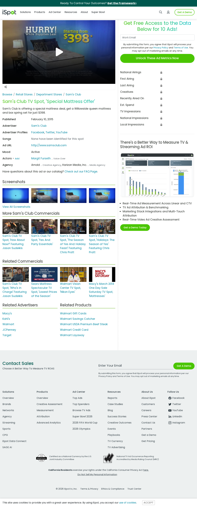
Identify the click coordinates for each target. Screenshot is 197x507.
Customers (148, 404)
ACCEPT (148, 502)
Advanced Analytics (49, 422)
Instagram (178, 422)
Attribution (43, 416)
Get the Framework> (122, 3)
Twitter (50, 132)
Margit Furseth (41, 158)
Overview (8, 398)
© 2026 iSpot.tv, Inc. (66, 488)
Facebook (37, 132)
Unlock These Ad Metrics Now (157, 58)
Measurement (45, 410)
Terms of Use (181, 47)
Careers (146, 410)
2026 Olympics (81, 429)
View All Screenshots (16, 207)
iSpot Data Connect (14, 441)
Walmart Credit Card (74, 330)
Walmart (8, 324)
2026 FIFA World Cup (84, 422)
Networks (8, 410)
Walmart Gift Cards (73, 313)
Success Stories (117, 416)
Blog (110, 410)
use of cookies (127, 502)
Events (112, 429)
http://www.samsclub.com (49, 145)
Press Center (149, 416)
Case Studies (115, 404)
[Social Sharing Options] (5, 86)
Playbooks (114, 435)
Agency (7, 416)
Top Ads (77, 398)
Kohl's (6, 319)
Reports (112, 398)
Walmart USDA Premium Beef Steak (84, 324)
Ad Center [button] (55, 12)
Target (6, 335)
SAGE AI (7, 447)
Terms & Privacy (89, 488)
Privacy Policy (160, 47)
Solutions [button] (25, 12)
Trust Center (134, 488)
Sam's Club (38, 126)
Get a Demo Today (135, 227)
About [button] (84, 12)
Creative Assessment (49, 404)
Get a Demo (148, 435)
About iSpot (148, 398)
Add (17, 158)
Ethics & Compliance (112, 488)
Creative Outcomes (119, 422)
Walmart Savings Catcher (77, 319)
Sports (6, 429)
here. (146, 470)
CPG (5, 435)
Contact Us (148, 422)
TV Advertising (116, 447)
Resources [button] (70, 12)
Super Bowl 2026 (82, 416)
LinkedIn (177, 416)
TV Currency (115, 441)
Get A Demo (184, 12)
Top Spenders (80, 404)
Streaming (8, 422)
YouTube (61, 132)
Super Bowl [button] (98, 12)
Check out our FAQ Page (80, 171)
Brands (6, 404)
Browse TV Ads (81, 410)
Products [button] (39, 12)
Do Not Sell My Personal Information (97, 474)
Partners (146, 429)
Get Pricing (148, 441)
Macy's (7, 313)
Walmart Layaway (72, 335)
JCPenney (9, 330)
